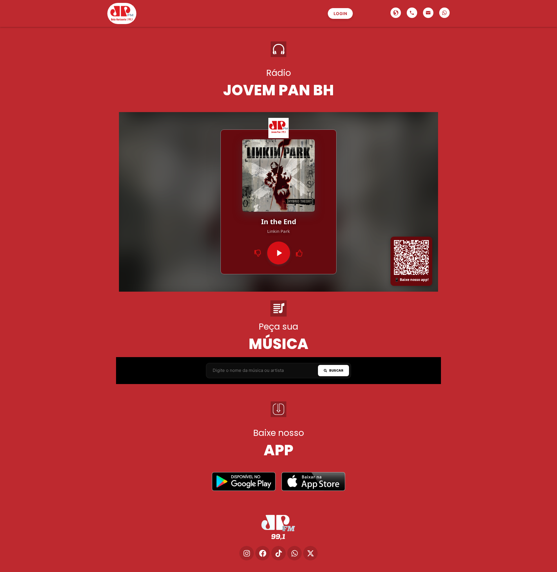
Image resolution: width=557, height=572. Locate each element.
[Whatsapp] (294, 553)
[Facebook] (262, 553)
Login (340, 13)
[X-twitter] (310, 553)
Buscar (336, 370)
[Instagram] (246, 553)
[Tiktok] (278, 553)
